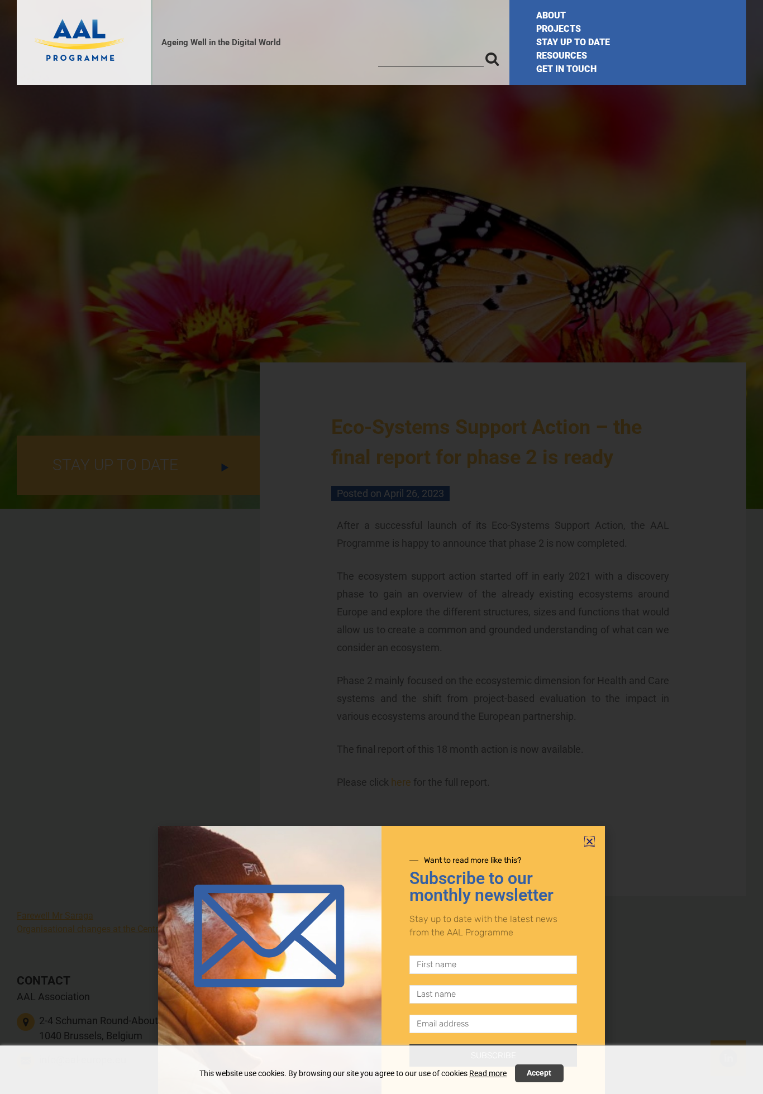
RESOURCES (561, 55)
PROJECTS (558, 28)
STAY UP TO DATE (573, 42)
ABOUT (551, 15)
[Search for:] (431, 58)
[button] (589, 841)
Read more (488, 1073)
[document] (381, 547)
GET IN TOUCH (566, 69)
